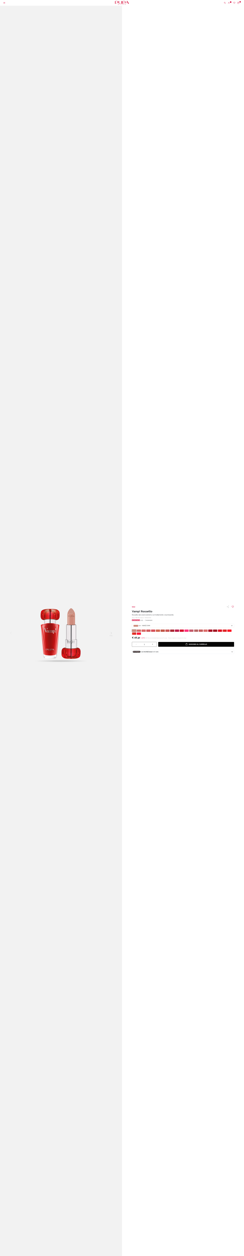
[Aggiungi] (152, 644)
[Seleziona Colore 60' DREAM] (205, 630)
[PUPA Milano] (122, 3)
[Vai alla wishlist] (234, 3)
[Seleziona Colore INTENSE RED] (210, 630)
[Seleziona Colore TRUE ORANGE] (229, 630)
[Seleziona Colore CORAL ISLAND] (139, 633)
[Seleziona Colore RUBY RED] (215, 630)
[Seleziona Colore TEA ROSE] (148, 630)
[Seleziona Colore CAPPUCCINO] (163, 630)
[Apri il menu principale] (4, 3)
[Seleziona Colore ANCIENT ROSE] (153, 630)
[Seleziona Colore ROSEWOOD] (167, 630)
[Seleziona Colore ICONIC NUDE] (196, 630)
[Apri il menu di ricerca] (225, 3)
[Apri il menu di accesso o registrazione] (230, 3)
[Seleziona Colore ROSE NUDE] (143, 630)
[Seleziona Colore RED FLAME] (224, 630)
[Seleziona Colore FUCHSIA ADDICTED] (186, 630)
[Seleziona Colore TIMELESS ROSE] (191, 630)
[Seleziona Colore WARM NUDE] (139, 630)
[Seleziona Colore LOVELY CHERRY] (182, 630)
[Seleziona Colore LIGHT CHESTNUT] (158, 630)
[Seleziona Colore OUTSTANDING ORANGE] (134, 633)
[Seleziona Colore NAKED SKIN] (134, 630)
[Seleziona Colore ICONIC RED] (220, 630)
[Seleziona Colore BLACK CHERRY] (177, 630)
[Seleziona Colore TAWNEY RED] (172, 630)
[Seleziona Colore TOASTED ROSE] (201, 630)
